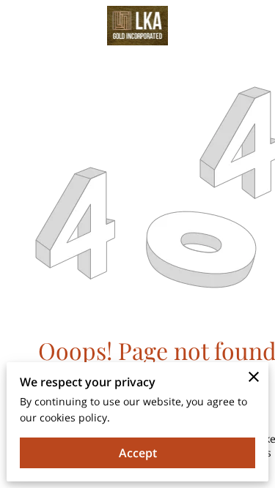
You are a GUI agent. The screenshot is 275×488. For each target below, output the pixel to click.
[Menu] (253, 25)
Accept (138, 453)
